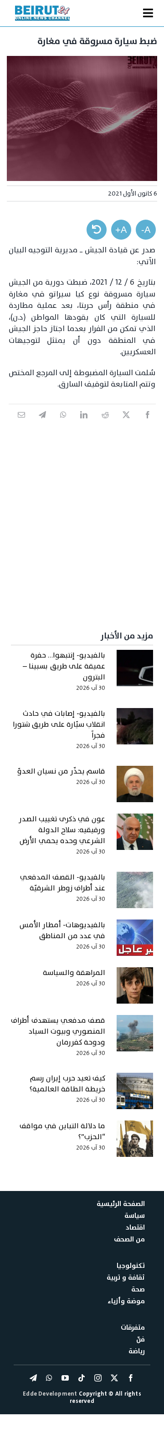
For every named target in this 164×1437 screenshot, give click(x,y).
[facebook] (130, 1378)
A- (145, 230)
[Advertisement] (82, 522)
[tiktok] (81, 1378)
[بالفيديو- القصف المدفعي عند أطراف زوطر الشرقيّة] (135, 894)
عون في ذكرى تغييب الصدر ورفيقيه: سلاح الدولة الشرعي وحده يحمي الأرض (62, 830)
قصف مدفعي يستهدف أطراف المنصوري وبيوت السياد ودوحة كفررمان (58, 1031)
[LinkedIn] (84, 425)
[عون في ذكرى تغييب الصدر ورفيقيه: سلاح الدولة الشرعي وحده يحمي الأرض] (135, 836)
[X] (126, 425)
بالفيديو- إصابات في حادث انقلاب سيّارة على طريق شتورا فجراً (59, 724)
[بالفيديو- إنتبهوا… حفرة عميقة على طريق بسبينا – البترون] (135, 672)
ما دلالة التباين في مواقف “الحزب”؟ (62, 1131)
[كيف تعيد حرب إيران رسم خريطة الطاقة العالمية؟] (135, 1095)
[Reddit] (105, 425)
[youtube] (65, 1378)
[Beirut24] (42, 8)
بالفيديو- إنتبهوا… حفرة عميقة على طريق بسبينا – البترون (64, 666)
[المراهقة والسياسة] (135, 990)
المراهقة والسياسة (74, 973)
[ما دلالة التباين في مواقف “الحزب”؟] (135, 1143)
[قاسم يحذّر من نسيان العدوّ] (135, 788)
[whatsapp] (49, 1378)
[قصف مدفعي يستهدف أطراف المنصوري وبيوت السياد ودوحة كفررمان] (135, 1037)
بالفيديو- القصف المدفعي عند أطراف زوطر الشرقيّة (62, 882)
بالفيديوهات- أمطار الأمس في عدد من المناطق (62, 930)
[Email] (21, 425)
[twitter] (114, 1378)
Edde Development (50, 1394)
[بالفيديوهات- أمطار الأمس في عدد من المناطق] (135, 942)
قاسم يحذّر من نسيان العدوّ (61, 771)
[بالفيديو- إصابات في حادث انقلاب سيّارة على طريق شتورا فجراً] (135, 731)
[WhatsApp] (63, 425)
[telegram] (33, 1378)
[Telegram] (42, 425)
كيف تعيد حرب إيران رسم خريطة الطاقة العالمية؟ (67, 1083)
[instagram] (98, 1378)
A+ (121, 230)
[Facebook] (147, 425)
